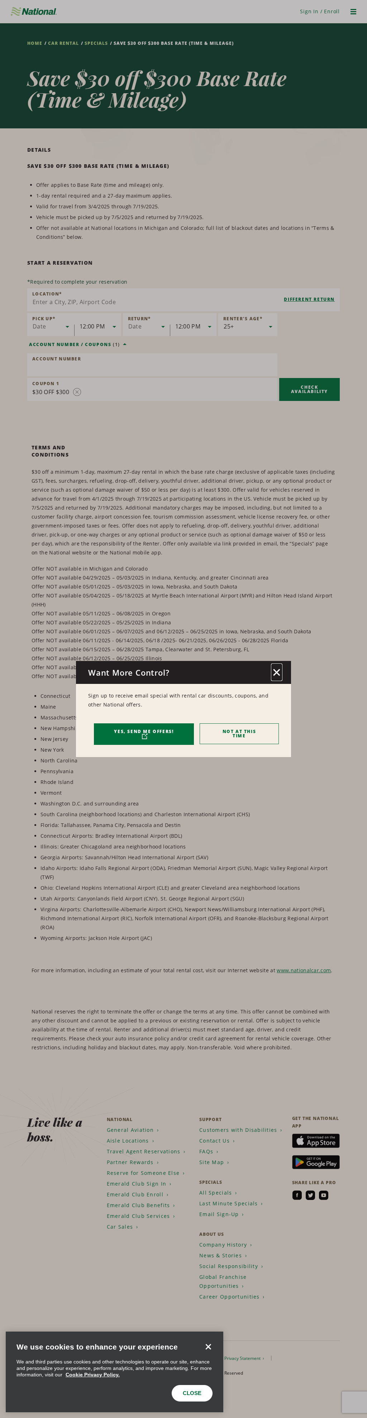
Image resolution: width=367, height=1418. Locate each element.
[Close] (208, 1346)
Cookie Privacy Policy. (93, 1374)
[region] (114, 1372)
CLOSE (192, 1393)
